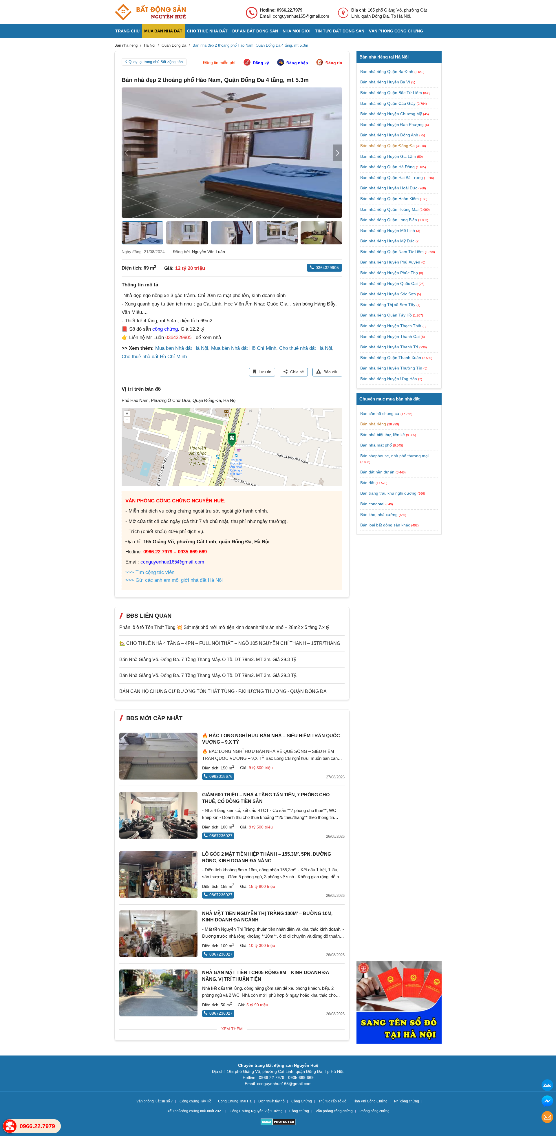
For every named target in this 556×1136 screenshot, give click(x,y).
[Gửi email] (547, 1117)
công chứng (165, 329)
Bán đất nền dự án (377, 472)
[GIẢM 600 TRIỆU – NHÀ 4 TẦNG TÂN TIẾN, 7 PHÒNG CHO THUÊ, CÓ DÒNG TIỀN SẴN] (158, 815)
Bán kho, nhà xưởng (379, 514)
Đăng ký (261, 63)
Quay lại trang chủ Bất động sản (156, 62)
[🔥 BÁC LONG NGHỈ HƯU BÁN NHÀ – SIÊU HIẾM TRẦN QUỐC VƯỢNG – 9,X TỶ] (158, 756)
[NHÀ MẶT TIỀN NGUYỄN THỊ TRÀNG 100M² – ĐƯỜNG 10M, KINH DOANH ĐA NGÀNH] (158, 933)
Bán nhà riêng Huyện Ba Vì (385, 82)
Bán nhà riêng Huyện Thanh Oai (390, 336)
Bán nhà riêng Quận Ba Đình (387, 71)
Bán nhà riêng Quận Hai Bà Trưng (392, 177)
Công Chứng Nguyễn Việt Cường (256, 1111)
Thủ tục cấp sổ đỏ (332, 1101)
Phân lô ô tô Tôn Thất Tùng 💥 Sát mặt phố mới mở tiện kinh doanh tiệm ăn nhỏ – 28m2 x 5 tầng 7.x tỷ (224, 627)
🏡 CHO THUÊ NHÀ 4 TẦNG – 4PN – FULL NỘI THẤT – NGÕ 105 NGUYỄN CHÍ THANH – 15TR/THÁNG (229, 643)
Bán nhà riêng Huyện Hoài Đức (389, 188)
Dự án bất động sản (255, 31)
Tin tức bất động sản (339, 31)
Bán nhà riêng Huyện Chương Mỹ (391, 113)
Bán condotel (372, 504)
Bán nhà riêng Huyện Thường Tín (391, 368)
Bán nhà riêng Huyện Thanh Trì (389, 347)
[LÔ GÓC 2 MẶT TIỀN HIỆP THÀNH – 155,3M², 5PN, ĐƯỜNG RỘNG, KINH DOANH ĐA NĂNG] (158, 874)
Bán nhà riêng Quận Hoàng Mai (390, 209)
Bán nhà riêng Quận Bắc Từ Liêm (391, 92)
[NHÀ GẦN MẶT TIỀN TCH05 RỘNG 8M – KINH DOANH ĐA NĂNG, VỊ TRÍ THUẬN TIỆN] (158, 992)
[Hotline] (10, 1126)
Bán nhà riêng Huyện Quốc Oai (389, 283)
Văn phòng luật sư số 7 (154, 1101)
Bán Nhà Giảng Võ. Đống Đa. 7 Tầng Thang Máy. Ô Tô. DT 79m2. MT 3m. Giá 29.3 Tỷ (207, 659)
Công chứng (299, 1111)
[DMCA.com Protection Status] (278, 1122)
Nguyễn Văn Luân (208, 251)
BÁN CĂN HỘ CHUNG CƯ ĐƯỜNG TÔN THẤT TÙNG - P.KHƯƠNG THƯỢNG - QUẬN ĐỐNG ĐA (223, 691)
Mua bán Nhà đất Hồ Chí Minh (243, 348)
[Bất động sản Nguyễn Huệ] (150, 12)
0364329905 (327, 267)
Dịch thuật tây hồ (271, 1101)
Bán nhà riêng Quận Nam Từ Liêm (392, 251)
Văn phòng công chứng (396, 31)
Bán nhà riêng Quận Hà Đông (388, 166)
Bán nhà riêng (373, 424)
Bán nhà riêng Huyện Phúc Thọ (389, 272)
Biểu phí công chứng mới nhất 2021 (195, 1111)
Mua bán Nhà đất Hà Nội (181, 348)
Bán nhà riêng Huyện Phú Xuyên (390, 262)
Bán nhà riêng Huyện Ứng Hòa (389, 378)
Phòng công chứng (374, 1111)
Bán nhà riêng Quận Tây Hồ (386, 315)
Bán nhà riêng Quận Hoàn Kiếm (390, 198)
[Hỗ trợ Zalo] (547, 1086)
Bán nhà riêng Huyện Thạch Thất (391, 325)
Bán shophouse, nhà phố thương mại (394, 455)
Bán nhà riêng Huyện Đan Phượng (392, 124)
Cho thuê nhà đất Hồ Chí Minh (154, 356)
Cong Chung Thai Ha (235, 1101)
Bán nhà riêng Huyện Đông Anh (389, 135)
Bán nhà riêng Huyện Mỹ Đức (388, 241)
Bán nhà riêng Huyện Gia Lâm (388, 156)
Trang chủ (127, 31)
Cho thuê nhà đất (207, 31)
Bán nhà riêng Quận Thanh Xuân (391, 357)
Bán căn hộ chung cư (379, 413)
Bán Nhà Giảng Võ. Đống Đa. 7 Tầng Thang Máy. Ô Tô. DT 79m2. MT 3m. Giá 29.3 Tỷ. (208, 675)
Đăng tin (333, 63)
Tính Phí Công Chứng (370, 1101)
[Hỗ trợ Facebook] (547, 1101)
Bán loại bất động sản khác (385, 525)
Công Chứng (301, 1101)
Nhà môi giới (296, 31)
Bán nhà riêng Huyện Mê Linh (388, 230)
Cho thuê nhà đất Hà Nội (305, 348)
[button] (337, 152)
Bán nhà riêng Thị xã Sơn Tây (388, 304)
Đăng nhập (297, 63)
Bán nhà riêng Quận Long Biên (389, 219)
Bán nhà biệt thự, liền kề (382, 434)
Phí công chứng (406, 1101)
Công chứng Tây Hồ (195, 1101)
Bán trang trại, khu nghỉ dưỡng (388, 493)
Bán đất (367, 482)
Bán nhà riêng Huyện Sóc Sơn (388, 294)
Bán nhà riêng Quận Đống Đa (388, 145)
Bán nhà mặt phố (376, 445)
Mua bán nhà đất (163, 31)
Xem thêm (232, 1029)
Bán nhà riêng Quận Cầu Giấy (388, 103)
